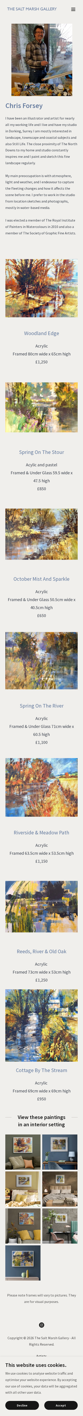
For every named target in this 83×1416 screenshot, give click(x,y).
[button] (73, 9)
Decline (22, 1405)
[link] (30, 9)
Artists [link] (41, 1356)
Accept (61, 1405)
